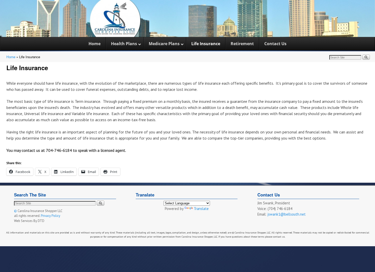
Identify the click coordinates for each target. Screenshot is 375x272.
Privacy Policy (50, 216)
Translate (201, 208)
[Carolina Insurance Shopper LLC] (187, 18)
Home (10, 56)
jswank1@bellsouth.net (286, 214)
